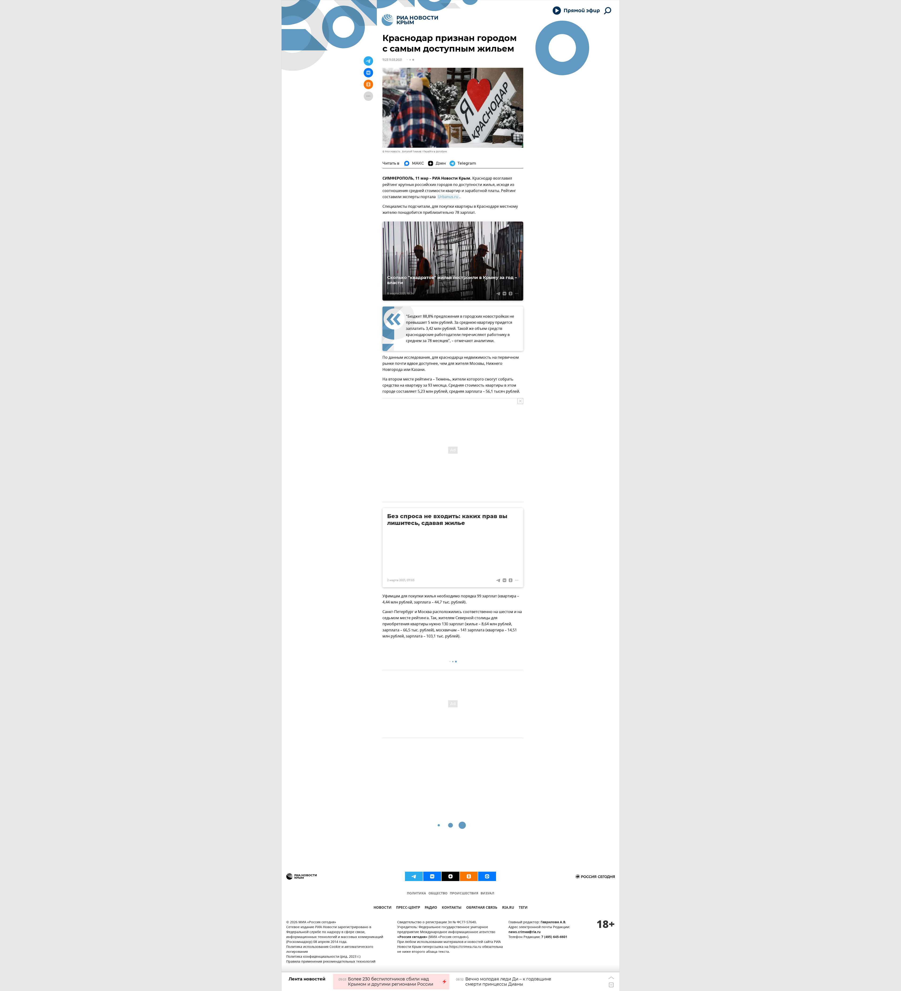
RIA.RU (508, 908)
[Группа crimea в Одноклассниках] (469, 876)
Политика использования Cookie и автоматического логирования (329, 949)
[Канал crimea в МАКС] (487, 876)
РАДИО (431, 908)
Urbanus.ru (448, 197)
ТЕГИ (523, 908)
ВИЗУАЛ (487, 893)
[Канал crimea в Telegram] (414, 876)
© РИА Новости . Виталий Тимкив (401, 151)
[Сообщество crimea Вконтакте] (432, 876)
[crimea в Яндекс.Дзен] (450, 876)
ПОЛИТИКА (416, 893)
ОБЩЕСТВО (437, 893)
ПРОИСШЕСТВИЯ (464, 893)
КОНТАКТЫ (452, 908)
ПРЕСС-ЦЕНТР (408, 908)
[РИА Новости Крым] (410, 20)
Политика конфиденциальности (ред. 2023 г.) (323, 957)
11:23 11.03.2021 (392, 59)
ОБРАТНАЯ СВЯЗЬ (481, 908)
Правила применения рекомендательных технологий (330, 962)
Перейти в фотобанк (435, 151)
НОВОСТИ (382, 908)
